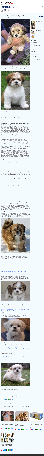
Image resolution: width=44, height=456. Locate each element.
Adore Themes (36, 454)
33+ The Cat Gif (33, 49)
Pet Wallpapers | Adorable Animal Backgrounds (6, 7)
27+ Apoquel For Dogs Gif (34, 42)
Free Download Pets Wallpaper (9, 401)
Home (14, 5)
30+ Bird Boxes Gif (4, 423)
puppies (11, 403)
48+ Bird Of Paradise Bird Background (36, 45)
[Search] (42, 6)
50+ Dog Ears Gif (38, 30)
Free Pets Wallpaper (19, 5)
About (18, 7)
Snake (14, 7)
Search (32, 15)
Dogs (25, 5)
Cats (28, 5)
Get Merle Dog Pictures (39, 35)
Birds (35, 5)
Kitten (31, 5)
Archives (32, 53)
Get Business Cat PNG (39, 21)
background (5, 403)
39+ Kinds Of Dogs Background (6, 444)
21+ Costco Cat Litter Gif (34, 423)
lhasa (8, 403)
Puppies (38, 5)
